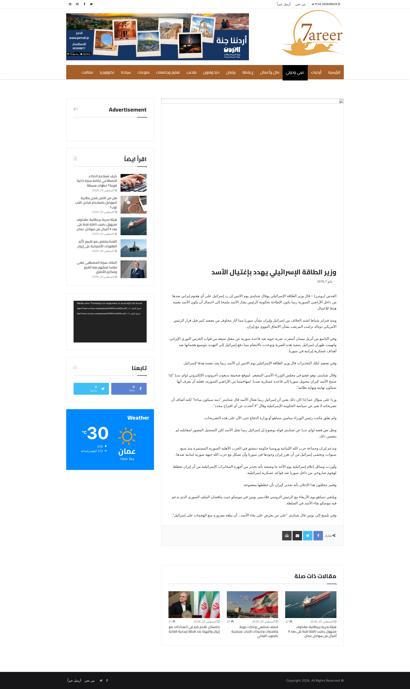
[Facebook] (84, 4)
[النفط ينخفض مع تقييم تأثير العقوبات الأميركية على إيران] (134, 248)
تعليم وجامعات (168, 72)
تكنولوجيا (107, 72)
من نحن (300, 4)
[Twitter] (91, 4)
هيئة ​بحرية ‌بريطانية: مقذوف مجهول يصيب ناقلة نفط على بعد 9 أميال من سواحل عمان (312, 631)
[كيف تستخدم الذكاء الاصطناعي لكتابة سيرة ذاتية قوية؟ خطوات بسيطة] (134, 183)
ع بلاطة (248, 72)
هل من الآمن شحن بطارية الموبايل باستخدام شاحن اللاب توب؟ (96, 202)
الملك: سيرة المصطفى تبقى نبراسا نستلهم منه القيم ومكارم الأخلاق (97, 267)
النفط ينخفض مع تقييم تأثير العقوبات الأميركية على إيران (97, 243)
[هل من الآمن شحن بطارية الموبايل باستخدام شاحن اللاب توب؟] (134, 205)
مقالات (87, 72)
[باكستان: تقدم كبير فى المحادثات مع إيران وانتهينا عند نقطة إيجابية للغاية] (194, 604)
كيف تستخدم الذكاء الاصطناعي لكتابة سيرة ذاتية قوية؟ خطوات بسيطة (97, 180)
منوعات (143, 72)
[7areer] (313, 33)
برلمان (231, 72)
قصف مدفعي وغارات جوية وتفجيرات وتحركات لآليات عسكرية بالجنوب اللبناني (254, 631)
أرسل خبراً (284, 4)
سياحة (126, 72)
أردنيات (316, 72)
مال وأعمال (269, 72)
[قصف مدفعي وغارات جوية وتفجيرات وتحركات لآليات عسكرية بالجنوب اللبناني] (252, 604)
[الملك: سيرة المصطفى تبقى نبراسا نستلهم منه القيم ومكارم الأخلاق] (134, 269)
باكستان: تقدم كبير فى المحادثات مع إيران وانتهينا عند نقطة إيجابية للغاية (194, 629)
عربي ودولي (295, 72)
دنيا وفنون (211, 72)
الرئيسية (334, 72)
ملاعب (191, 72)
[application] (110, 321)
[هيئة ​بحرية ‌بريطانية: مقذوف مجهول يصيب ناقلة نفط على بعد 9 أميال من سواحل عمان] (310, 604)
